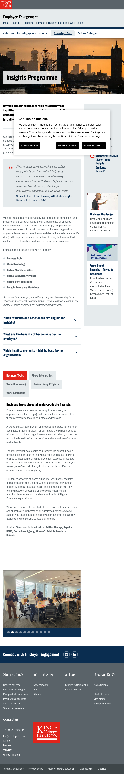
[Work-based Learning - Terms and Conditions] (102, 252)
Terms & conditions (13, 769)
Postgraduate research (15, 694)
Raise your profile (57, 23)
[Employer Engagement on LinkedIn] (74, 654)
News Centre (101, 685)
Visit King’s (99, 699)
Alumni (37, 694)
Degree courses (11, 685)
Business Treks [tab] (15, 375)
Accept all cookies (94, 146)
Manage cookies (29, 146)
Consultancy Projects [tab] (46, 384)
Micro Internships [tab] (42, 375)
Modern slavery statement (61, 769)
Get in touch (76, 23)
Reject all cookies (68, 146)
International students (14, 699)
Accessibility (86, 769)
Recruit (16, 23)
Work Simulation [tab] (15, 393)
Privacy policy (35, 769)
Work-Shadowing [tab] (16, 384)
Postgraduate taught (14, 689)
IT (64, 694)
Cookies (102, 769)
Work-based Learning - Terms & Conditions (101, 270)
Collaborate (29, 23)
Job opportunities (103, 703)
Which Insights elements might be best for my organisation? (33, 352)
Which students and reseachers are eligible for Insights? (34, 320)
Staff (35, 689)
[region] (62, 132)
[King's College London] (46, 730)
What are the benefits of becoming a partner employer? (32, 336)
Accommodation (72, 689)
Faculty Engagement (26, 33)
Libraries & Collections (76, 685)
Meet (6, 23)
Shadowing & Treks (63, 33)
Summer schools (12, 703)
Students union (101, 694)
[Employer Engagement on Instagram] (66, 654)
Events (41, 23)
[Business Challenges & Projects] (102, 201)
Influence (43, 33)
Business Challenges (87, 33)
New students (40, 685)
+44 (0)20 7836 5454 (14, 730)
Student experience (13, 708)
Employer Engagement (20, 17)
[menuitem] (7, 23)
